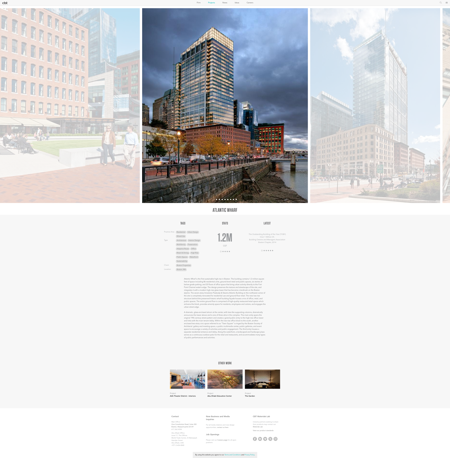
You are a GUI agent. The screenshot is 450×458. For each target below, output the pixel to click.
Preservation (192, 245)
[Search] (441, 2)
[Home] (5, 3)
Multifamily (181, 245)
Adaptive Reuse (183, 249)
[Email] (446, 2)
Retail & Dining (183, 253)
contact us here (222, 427)
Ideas (237, 3)
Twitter (270, 439)
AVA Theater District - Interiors (183, 396)
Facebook (255, 439)
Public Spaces (182, 257)
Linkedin (260, 439)
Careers (250, 3)
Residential (181, 232)
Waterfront (194, 257)
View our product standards (263, 430)
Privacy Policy (249, 455)
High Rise (194, 253)
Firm (199, 3)
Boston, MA (181, 269)
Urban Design (193, 232)
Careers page (222, 440)
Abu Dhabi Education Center (219, 396)
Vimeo (265, 439)
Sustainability (182, 261)
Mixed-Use (181, 236)
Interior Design (194, 240)
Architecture (181, 240)
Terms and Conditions (233, 455)
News (224, 3)
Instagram (276, 439)
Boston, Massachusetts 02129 (182, 427)
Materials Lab (258, 427)
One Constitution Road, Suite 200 (184, 424)
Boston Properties (184, 265)
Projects (211, 3)
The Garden (250, 396)
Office (193, 249)
